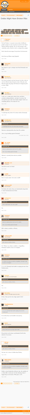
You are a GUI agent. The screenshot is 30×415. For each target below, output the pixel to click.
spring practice (5, 33)
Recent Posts (11, 11)
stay (10, 33)
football (7, 31)
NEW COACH (8, 359)
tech (14, 33)
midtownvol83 (8, 185)
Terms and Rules (26, 413)
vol (23, 33)
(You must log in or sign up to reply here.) (21, 381)
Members (10, 9)
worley (27, 33)
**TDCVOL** (7, 39)
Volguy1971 (7, 63)
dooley (3, 31)
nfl (19, 31)
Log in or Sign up (24, 1)
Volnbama (7, 108)
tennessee (19, 33)
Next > (18, 35)
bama (9, 29)
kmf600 (6, 174)
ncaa (16, 31)
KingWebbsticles (9, 304)
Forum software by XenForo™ (6, 413)
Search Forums (4, 11)
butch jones (18, 29)
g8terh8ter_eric (8, 162)
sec (22, 31)
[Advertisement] (15, 24)
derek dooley (24, 29)
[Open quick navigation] (28, 15)
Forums (4, 9)
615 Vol (6, 342)
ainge (5, 29)
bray (13, 29)
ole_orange (7, 142)
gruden (12, 31)
